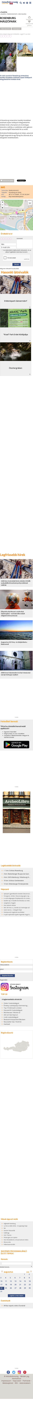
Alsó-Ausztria (22, 14)
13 (15, 1281)
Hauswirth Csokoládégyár (13, 1010)
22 (25, 1285)
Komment (20, 238)
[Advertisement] (16, 100)
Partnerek (26, 1381)
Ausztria (3, 14)
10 (1, 1281)
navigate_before (2, 1271)
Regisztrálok (3, 980)
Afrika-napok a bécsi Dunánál (14, 1306)
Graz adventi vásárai (10, 905)
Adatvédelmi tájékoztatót (12, 250)
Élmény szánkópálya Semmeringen (16, 1006)
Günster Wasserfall (9, 1230)
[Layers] (30, 203)
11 (6, 1281)
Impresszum (6, 1381)
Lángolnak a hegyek (9, 903)
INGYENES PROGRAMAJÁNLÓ (14, 1251)
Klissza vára (7, 1242)
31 (1, 1291)
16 (30, 1281)
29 (25, 1288)
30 (30, 1288)
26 (11, 1288)
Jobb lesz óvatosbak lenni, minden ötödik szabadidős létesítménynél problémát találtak (15, 583)
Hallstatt (7, 1024)
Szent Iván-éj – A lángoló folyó (13, 910)
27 (15, 1288)
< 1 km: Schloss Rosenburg (13, 870)
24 (1, 1288)
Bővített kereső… (5, 1267)
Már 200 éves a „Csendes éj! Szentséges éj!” (17, 907)
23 (30, 1285)
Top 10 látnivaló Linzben (13, 1008)
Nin (5, 1228)
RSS (16, 1383)
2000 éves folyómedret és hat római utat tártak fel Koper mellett (15, 674)
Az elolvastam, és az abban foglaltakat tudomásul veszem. (17, 251)
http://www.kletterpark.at (16, 196)
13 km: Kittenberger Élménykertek (16, 884)
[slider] (5, 36)
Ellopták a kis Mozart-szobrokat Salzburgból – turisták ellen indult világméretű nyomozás (13, 614)
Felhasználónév (4, 965)
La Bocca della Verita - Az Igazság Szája (15, 1226)
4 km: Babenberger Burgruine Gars (16, 874)
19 (11, 1285)
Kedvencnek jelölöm (8, 180)
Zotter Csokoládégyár (11, 1003)
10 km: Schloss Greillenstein (14, 880)
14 (20, 1281)
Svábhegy (6, 1233)
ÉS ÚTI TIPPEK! (7, 1253)
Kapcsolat (17, 1381)
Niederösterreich (12, 14)
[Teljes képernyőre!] (2, 207)
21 (20, 1285)
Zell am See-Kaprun (11, 1015)
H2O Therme (7, 1235)
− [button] (2, 205)
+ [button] (2, 202)
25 (6, 1288)
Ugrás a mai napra (16, 1296)
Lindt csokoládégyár (11, 1017)
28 (20, 1288)
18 (6, 1285)
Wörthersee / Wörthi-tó (12, 1012)
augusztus (8, 1272)
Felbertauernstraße (9, 1244)
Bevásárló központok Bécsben (14, 1019)
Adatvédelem (25, 1383)
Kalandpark (16, 29)
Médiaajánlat (8, 1383)
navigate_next (31, 1266)
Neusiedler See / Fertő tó (12, 1022)
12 (11, 1281)
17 (1, 1285)
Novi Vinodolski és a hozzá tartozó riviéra (16, 1240)
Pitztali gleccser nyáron (10, 1237)
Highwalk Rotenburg (10, 1223)
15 (25, 1281)
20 (15, 1285)
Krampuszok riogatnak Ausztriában (14, 912)
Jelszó (2, 969)
